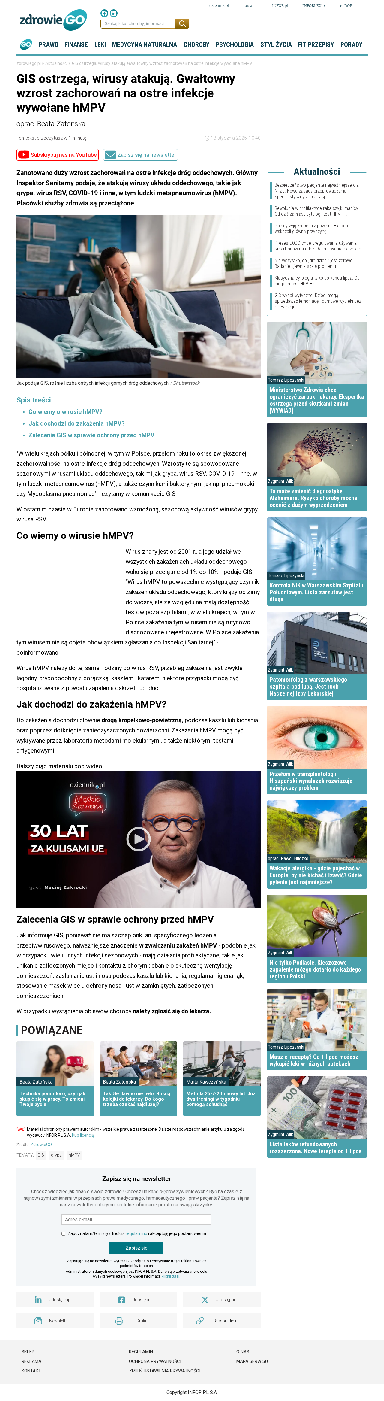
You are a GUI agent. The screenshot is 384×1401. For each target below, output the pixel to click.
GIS (41, 1155)
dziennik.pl (219, 5)
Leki (100, 44)
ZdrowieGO (41, 1144)
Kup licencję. (83, 1135)
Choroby (196, 44)
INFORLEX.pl (314, 5)
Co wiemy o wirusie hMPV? (65, 411)
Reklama (31, 1361)
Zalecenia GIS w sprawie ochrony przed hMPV (91, 435)
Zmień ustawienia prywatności (164, 1371)
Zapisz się (137, 1248)
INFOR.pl (280, 5)
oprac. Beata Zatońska (51, 123)
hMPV (74, 1155)
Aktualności (56, 63)
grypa (56, 1155)
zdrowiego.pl (29, 63)
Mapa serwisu (252, 1361)
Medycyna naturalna (144, 44)
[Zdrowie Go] (53, 20)
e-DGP (346, 5)
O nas (242, 1351)
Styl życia (276, 44)
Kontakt (31, 1371)
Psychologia (235, 44)
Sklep (28, 1351)
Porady (351, 44)
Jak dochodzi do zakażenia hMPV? (76, 423)
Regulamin (141, 1351)
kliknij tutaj (170, 1276)
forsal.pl (250, 5)
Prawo (48, 44)
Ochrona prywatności (155, 1361)
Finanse (76, 44)
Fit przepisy (316, 44)
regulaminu (136, 1233)
